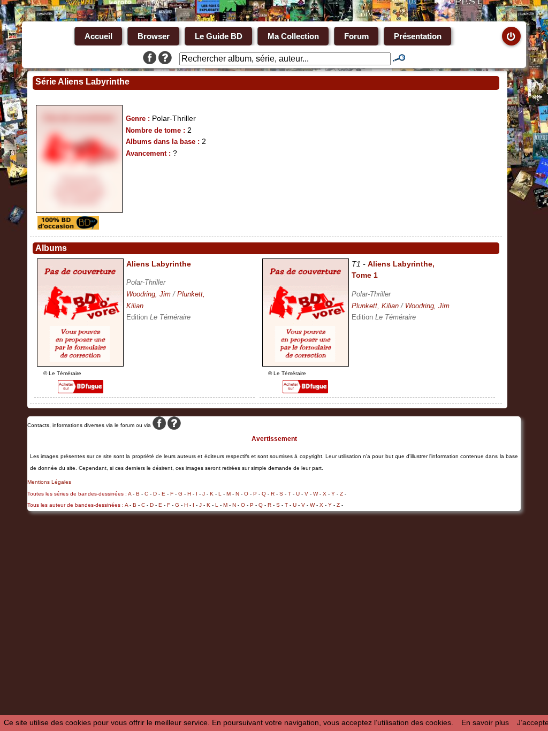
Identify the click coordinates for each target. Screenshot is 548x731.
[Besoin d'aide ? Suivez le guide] (165, 59)
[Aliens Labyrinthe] (80, 364)
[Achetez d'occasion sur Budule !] (67, 227)
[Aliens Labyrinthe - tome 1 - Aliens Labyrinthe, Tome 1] (305, 364)
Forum (356, 36)
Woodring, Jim (148, 294)
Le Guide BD (218, 36)
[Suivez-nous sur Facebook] (149, 59)
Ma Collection (293, 36)
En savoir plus (485, 722)
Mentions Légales (49, 482)
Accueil (98, 36)
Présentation (418, 36)
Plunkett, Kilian (375, 306)
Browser (154, 36)
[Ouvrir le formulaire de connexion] (511, 36)
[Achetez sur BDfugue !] (80, 390)
